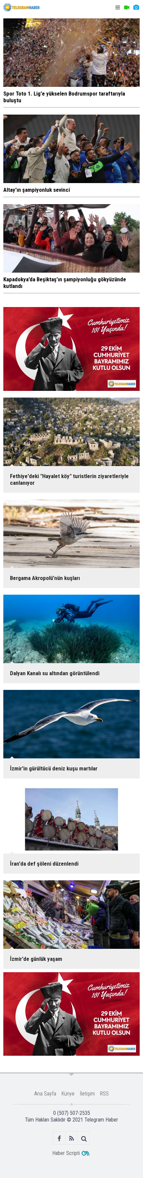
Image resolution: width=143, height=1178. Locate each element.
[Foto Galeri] (136, 7)
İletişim (87, 1093)
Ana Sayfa (45, 1093)
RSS (104, 1093)
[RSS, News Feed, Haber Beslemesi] (72, 1138)
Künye (68, 1093)
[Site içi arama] (84, 1138)
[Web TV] (126, 7)
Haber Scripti (66, 1153)
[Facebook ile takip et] (59, 1138)
